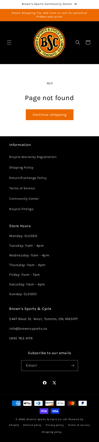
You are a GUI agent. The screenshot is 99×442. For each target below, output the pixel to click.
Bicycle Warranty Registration (32, 157)
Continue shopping (50, 115)
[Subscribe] (73, 365)
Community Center (24, 199)
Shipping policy (52, 431)
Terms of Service (22, 188)
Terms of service (79, 425)
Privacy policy (55, 425)
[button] (9, 42)
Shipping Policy (21, 167)
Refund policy (32, 425)
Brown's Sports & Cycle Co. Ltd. (47, 419)
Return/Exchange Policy (28, 178)
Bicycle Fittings (21, 209)
